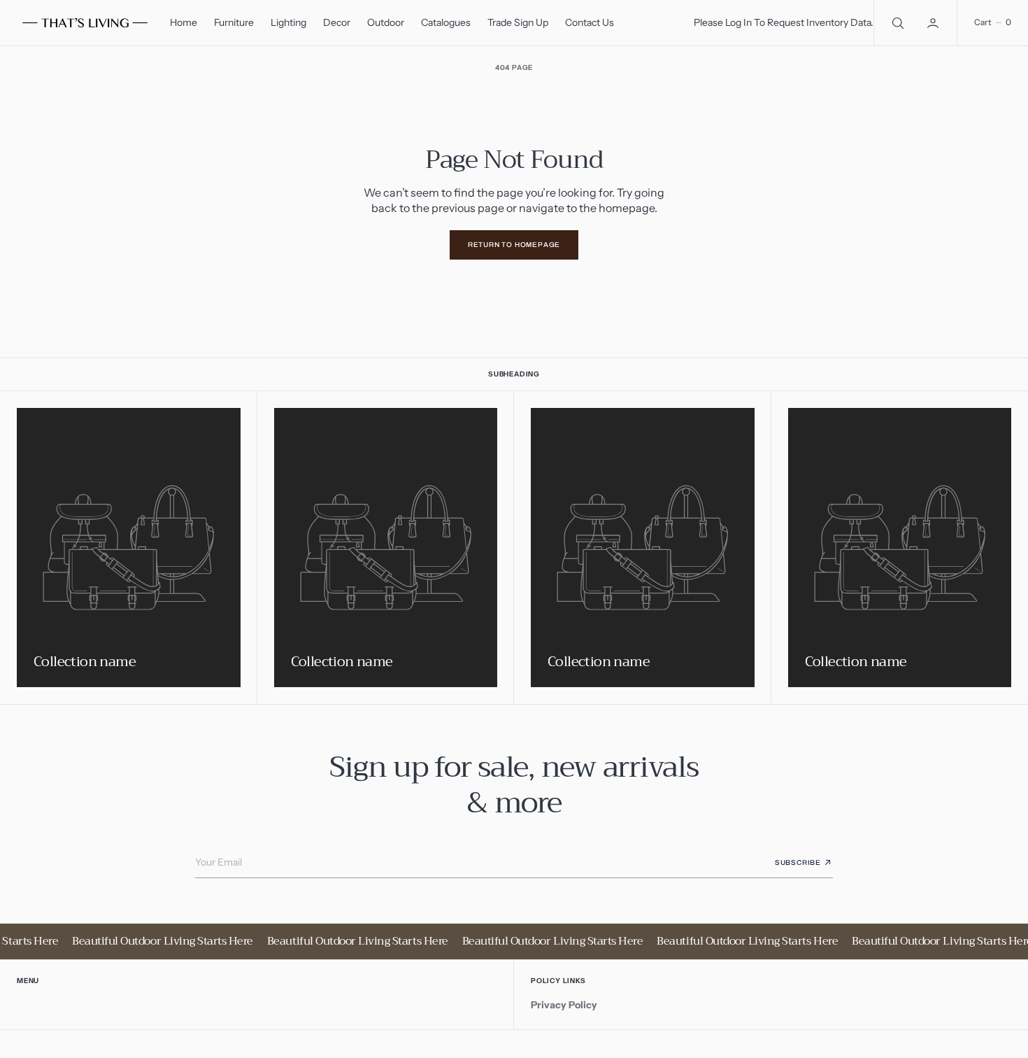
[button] (934, 22)
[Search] (896, 22)
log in (738, 22)
